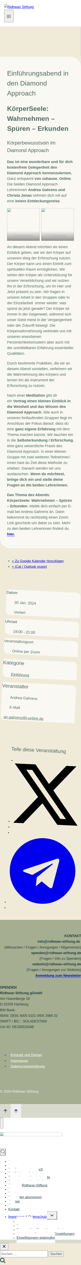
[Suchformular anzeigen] (3, 1152)
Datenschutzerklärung (28, 1066)
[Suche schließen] (4, 1246)
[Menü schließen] (1, 1123)
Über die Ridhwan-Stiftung (27, 1185)
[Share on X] (45, 823)
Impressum (19, 1061)
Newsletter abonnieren (25, 1197)
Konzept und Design (26, 1055)
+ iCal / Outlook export (29, 567)
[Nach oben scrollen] (5, 1111)
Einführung (20, 674)
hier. (11, 534)
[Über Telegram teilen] (41, 903)
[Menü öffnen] (9, 16)
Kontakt (14, 1209)
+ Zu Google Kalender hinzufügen (38, 561)
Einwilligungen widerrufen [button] (36, 1237)
